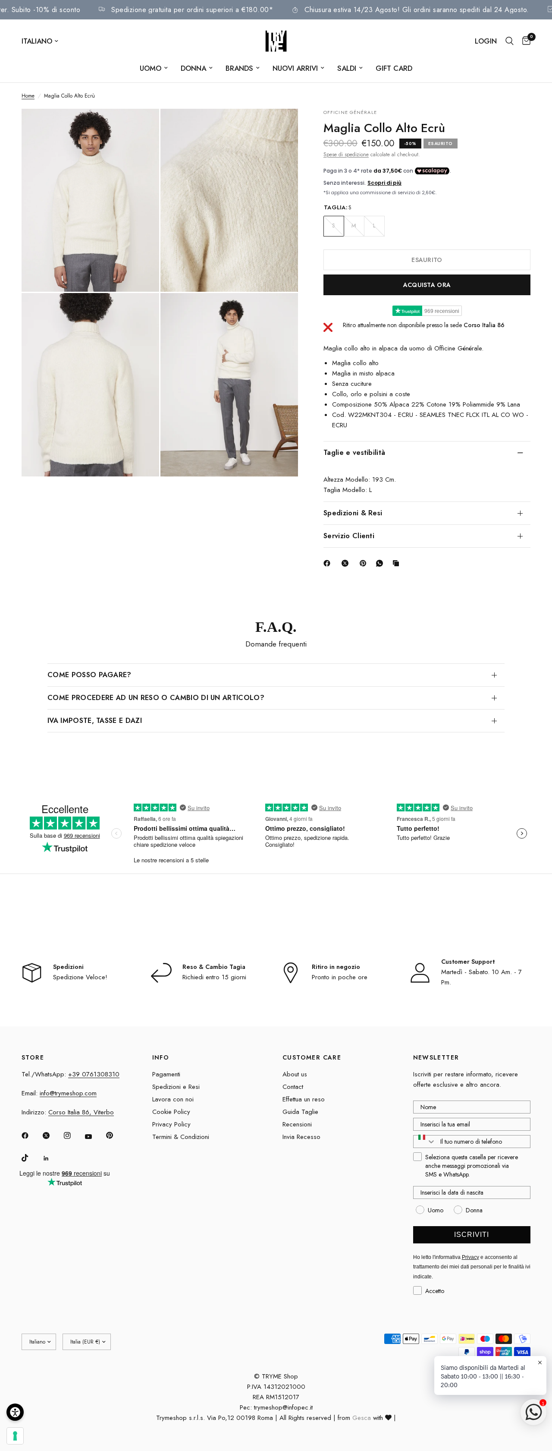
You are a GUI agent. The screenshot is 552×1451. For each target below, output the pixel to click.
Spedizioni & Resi (352, 512)
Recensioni (297, 1124)
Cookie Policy (171, 1112)
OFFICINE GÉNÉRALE (350, 112)
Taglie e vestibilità (354, 452)
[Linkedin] (52, 1158)
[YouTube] (94, 1136)
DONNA (193, 68)
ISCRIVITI (471, 1234)
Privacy (470, 1257)
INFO (160, 1057)
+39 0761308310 (93, 1074)
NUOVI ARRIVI (295, 68)
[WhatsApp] (381, 563)
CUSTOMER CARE (311, 1057)
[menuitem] (153, 68)
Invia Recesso (301, 1137)
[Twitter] (52, 1135)
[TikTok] (31, 1157)
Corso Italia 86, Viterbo (81, 1112)
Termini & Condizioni (180, 1137)
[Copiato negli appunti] (397, 563)
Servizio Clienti (348, 535)
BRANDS (239, 68)
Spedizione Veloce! (80, 977)
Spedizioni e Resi (176, 1086)
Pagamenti (166, 1074)
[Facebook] (328, 563)
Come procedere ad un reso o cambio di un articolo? (155, 698)
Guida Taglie (300, 1112)
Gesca (361, 1418)
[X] (347, 563)
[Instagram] (73, 1135)
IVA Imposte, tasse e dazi (94, 721)
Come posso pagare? (89, 675)
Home (28, 96)
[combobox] (425, 1142)
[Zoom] (141, 127)
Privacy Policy (171, 1124)
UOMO (150, 68)
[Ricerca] (509, 41)
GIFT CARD (394, 68)
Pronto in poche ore (339, 977)
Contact (292, 1086)
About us (294, 1074)
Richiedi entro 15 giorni (214, 977)
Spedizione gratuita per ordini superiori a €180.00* (223, 9)
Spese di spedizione (346, 154)
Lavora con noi (173, 1099)
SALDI (346, 68)
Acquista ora (427, 284)
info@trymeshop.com (68, 1093)
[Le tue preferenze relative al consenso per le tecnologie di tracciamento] (15, 1436)
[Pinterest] (365, 563)
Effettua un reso (303, 1099)
